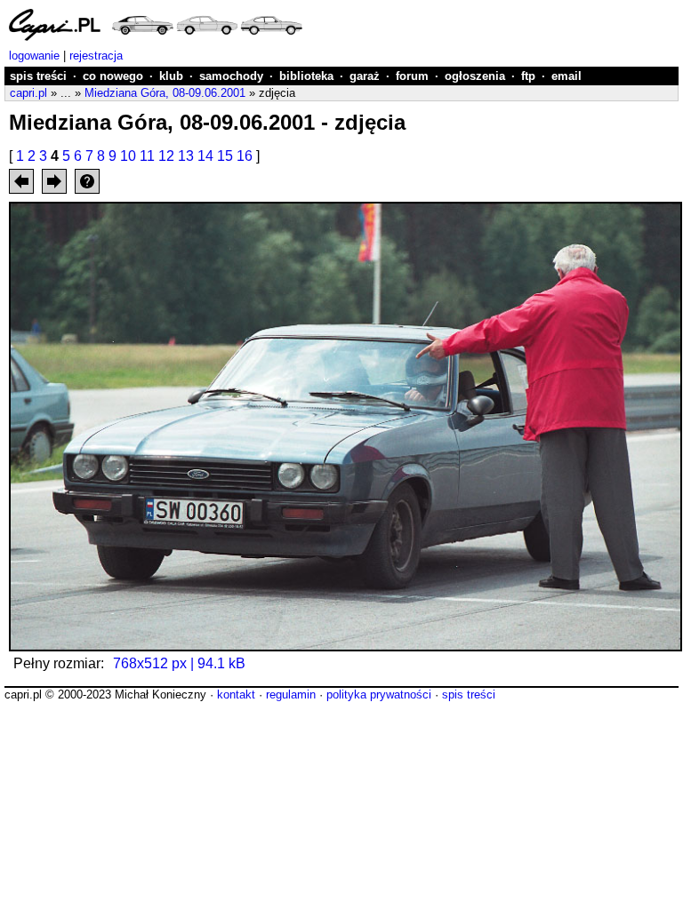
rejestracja (96, 55)
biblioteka (306, 76)
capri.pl (28, 93)
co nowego (113, 76)
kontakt (236, 694)
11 (147, 156)
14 (205, 156)
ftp (528, 76)
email (566, 76)
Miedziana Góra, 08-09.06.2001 (164, 93)
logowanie (34, 55)
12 (166, 156)
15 (225, 156)
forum (412, 76)
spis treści (38, 76)
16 (245, 156)
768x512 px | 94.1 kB (179, 663)
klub (171, 76)
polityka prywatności (378, 694)
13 (186, 156)
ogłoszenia (475, 76)
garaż (365, 76)
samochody (231, 76)
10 (128, 156)
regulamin (291, 694)
